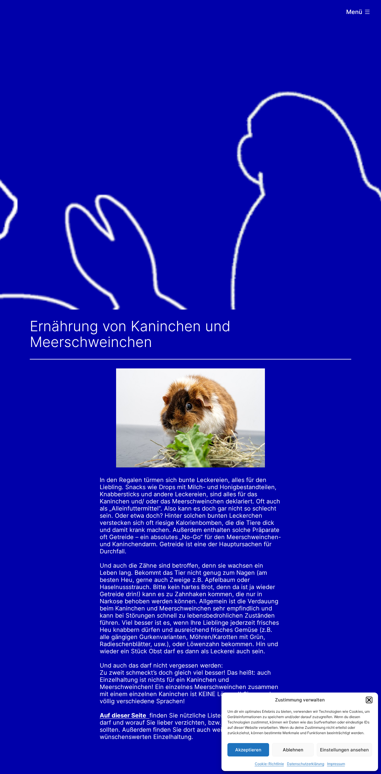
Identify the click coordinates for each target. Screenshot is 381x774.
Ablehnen (293, 750)
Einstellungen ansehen (344, 750)
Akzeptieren (248, 750)
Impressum (336, 764)
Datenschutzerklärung (305, 764)
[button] (369, 700)
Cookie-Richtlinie (269, 764)
